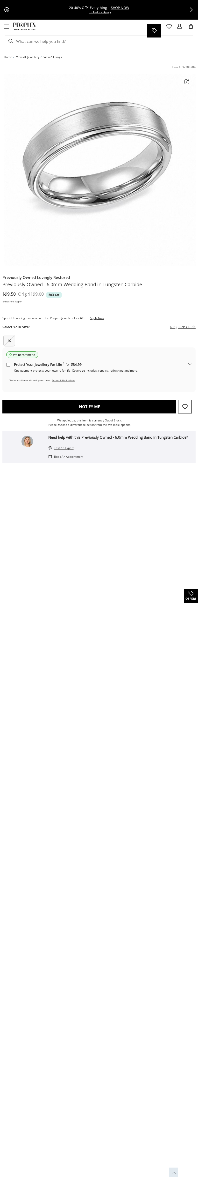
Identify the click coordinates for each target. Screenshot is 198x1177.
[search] (10, 41)
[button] (191, 10)
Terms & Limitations (63, 380)
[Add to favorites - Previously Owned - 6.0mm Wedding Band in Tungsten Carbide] (185, 406)
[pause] (7, 10)
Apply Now (97, 318)
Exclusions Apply (11, 301)
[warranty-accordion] (190, 364)
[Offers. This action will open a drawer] (154, 30)
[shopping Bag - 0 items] (192, 28)
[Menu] (6, 26)
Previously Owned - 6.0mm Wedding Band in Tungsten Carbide (72, 284)
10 (9, 340)
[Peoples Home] (24, 26)
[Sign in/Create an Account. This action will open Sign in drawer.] (180, 26)
